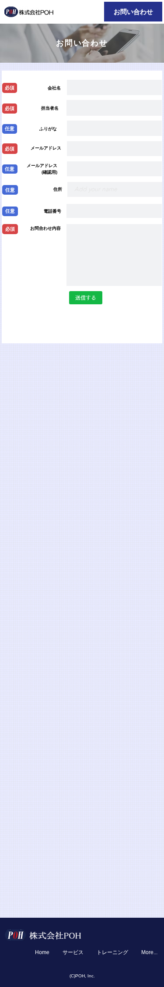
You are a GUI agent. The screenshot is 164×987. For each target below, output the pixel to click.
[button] (9, 148)
